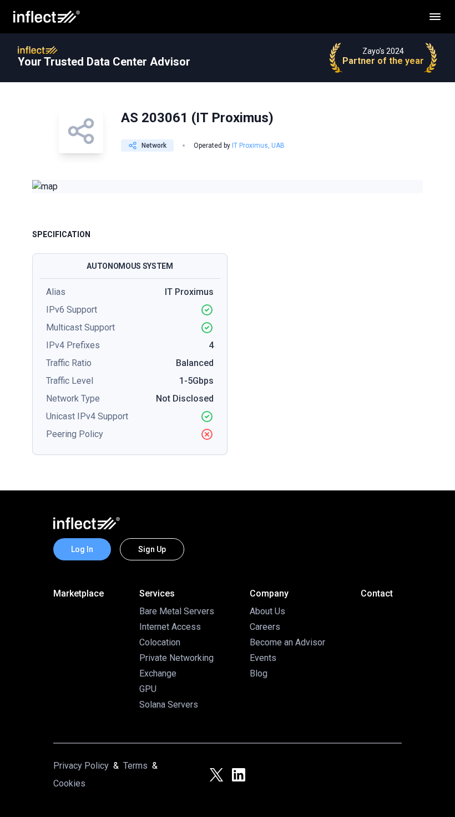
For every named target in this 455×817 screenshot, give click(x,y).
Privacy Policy (81, 765)
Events (263, 658)
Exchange (157, 673)
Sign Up (152, 549)
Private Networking (176, 658)
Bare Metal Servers (176, 611)
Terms (135, 765)
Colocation (159, 642)
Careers (265, 626)
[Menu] (435, 17)
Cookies (69, 783)
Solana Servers (168, 704)
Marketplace (78, 593)
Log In (82, 549)
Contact (377, 593)
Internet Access (170, 626)
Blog (258, 673)
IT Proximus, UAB (258, 145)
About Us (267, 611)
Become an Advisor (287, 642)
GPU (147, 689)
